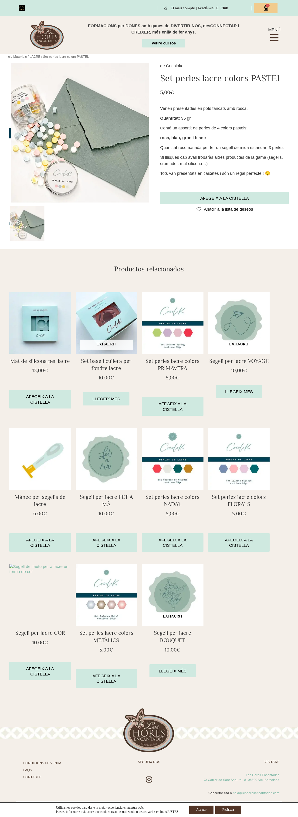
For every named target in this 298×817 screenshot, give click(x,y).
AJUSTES (172, 812)
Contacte (32, 777)
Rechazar (228, 809)
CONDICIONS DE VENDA (42, 763)
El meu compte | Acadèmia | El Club (199, 8)
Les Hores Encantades (262, 775)
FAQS (27, 770)
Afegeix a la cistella (224, 198)
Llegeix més (106, 399)
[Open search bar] (22, 8)
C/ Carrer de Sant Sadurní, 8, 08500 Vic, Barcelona (241, 780)
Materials (20, 56)
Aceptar (201, 809)
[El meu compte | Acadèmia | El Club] (165, 8)
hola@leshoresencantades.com (256, 793)
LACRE (35, 56)
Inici (7, 56)
